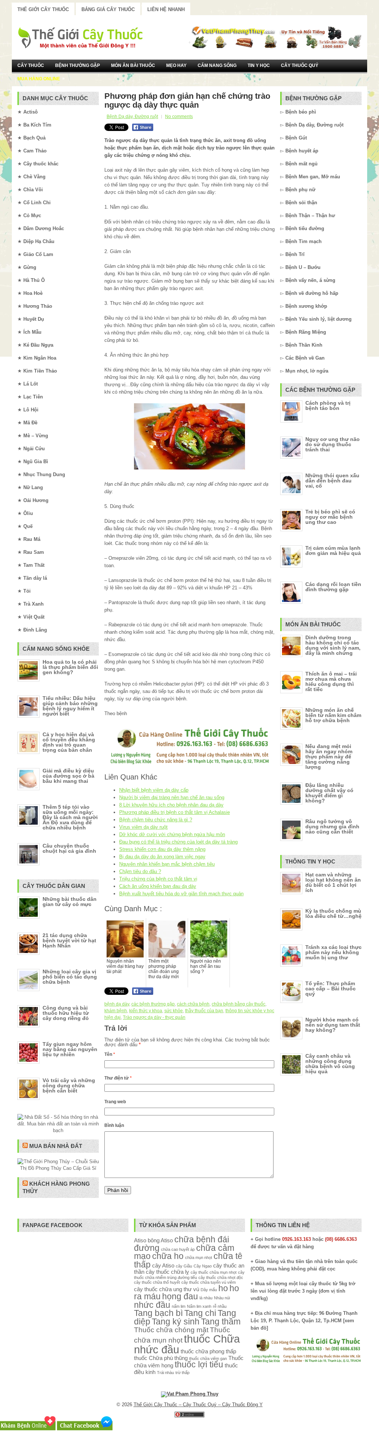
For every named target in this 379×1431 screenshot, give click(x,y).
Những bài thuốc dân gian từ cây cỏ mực (70, 901)
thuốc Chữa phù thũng (161, 1358)
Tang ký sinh (175, 1321)
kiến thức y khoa (145, 1010)
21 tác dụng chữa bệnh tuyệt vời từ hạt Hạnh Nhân (69, 940)
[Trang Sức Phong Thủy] (189, 765)
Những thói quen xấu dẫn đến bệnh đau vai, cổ (332, 480)
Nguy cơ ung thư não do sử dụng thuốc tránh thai (332, 444)
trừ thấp (182, 1372)
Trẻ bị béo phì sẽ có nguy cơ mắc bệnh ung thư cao (330, 517)
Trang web (115, 1101)
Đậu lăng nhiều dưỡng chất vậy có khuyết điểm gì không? (329, 793)
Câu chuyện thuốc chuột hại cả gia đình (69, 848)
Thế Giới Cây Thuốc (43, 9)
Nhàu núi (222, 1298)
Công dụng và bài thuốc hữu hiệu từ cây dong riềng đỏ (66, 1013)
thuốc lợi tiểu (199, 1364)
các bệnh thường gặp (153, 1004)
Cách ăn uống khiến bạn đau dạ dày (157, 886)
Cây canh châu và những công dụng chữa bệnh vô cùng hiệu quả (330, 1063)
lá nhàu (205, 1298)
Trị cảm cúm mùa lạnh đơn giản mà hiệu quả (333, 550)
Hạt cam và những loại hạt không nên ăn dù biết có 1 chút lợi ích (333, 882)
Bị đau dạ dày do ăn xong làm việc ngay (162, 856)
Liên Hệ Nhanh (166, 9)
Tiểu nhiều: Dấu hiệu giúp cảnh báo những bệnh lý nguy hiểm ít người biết (70, 706)
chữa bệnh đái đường (181, 1244)
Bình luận (114, 1125)
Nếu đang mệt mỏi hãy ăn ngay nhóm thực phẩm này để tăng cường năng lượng (328, 756)
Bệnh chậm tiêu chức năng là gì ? (155, 819)
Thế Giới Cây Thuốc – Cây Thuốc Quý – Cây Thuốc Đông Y (198, 1404)
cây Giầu (184, 1266)
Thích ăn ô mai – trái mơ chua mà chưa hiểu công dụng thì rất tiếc (331, 681)
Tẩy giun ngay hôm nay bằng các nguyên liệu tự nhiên (70, 1049)
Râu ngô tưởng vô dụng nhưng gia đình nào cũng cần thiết (332, 826)
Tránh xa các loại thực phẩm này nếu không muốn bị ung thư (333, 952)
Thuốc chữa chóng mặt (171, 1330)
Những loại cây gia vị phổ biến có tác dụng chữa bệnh (70, 977)
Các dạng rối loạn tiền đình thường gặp (333, 586)
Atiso (140, 1240)
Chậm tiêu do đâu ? (140, 871)
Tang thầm (221, 1321)
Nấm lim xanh (199, 1306)
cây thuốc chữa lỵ (167, 1272)
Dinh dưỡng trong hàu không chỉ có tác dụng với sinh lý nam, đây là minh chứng (332, 645)
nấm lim (178, 1306)
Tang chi (200, 1313)
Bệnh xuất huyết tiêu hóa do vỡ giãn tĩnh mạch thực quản (181, 893)
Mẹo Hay (176, 65)
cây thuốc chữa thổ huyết (157, 1282)
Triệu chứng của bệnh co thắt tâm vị (158, 879)
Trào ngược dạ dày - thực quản (154, 1017)
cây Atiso (163, 1265)
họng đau (180, 1296)
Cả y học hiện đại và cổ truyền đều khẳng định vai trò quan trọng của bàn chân (69, 742)
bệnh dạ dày (116, 1004)
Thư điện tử (118, 1078)
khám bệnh (115, 1010)
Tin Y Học (259, 65)
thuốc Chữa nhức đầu (187, 1344)
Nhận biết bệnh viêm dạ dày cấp (153, 790)
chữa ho (168, 1256)
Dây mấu (209, 1289)
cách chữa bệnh (193, 1004)
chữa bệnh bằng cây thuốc (238, 1004)
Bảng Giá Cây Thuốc (108, 9)
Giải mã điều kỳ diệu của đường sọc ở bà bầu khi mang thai (68, 776)
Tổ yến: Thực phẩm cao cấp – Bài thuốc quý (330, 988)
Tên (109, 1054)
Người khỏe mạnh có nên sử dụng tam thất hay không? (332, 1025)
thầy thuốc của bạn (204, 1010)
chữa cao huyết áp (178, 1249)
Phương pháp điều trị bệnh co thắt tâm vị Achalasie (174, 812)
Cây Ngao (203, 1266)
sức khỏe (173, 1010)
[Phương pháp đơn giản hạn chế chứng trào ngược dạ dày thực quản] (189, 436)
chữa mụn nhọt (198, 1257)
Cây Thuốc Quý (299, 65)
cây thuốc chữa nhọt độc (220, 1277)
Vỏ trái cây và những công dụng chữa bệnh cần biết (69, 1085)
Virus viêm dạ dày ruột (143, 827)
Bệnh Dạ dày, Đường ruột (132, 116)
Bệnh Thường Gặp (77, 65)
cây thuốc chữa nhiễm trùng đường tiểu (189, 1274)
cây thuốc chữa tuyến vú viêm (208, 1282)
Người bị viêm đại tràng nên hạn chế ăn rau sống (171, 797)
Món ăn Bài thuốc (133, 65)
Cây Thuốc (30, 65)
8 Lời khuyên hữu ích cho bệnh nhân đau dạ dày (171, 805)
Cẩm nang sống (217, 65)
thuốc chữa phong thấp (208, 1351)
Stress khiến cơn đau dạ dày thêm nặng (162, 849)
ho (223, 1288)
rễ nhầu (220, 1306)
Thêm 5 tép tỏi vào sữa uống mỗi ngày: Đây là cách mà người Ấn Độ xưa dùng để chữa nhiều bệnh (70, 817)
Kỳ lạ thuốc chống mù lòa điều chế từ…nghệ (333, 913)
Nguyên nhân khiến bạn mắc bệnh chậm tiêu (167, 864)
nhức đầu (152, 1305)
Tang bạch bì (158, 1313)
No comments (179, 116)
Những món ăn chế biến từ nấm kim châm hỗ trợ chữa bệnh (333, 715)
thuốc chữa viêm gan (208, 1358)
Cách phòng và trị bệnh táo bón (328, 405)
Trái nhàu (165, 1372)
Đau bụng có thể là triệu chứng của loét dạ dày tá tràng (178, 842)
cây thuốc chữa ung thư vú (166, 1289)
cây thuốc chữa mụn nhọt (214, 1272)
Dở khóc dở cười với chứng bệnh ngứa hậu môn (172, 834)
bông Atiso (160, 1240)
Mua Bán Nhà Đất (55, 1146)
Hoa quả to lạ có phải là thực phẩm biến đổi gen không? (70, 667)
